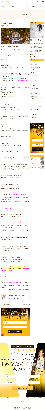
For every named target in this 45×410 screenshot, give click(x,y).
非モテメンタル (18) (34, 114)
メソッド (18, 7)
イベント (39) (33, 72)
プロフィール (4, 7)
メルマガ (35, 397)
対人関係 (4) (33, 98)
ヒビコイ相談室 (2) (34, 80)
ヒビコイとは (11, 7)
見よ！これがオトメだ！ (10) (36, 106)
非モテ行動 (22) (33, 117)
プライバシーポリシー (18, 408)
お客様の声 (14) (33, 61)
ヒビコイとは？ (14, 397)
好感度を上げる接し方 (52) (35, 96)
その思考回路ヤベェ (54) (35, 64)
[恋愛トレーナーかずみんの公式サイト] (5, 2)
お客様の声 (33, 7)
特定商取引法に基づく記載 (26, 408)
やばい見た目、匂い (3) (35, 69)
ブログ (40, 7)
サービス (23, 397)
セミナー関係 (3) (33, 77)
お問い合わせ (40, 397)
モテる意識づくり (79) (34, 88)
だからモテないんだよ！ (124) (36, 67)
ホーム (4, 397)
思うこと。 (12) (33, 101)
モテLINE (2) (33, 85)
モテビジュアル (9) (34, 90)
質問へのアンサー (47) (34, 109)
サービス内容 (26, 7)
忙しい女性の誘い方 (25, 304)
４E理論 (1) (33, 119)
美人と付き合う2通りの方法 (7, 304)
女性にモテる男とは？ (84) (35, 93)
